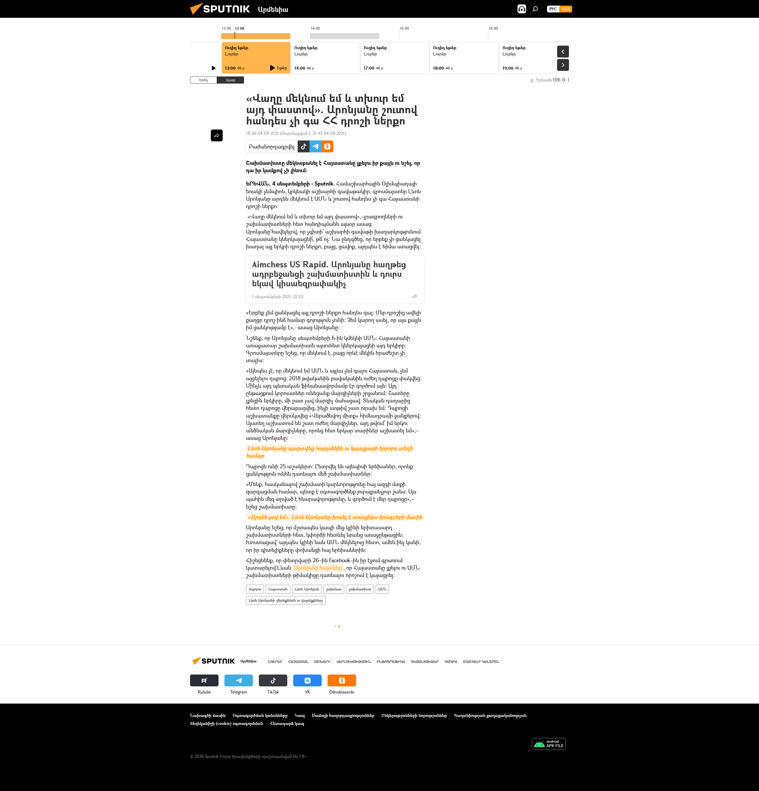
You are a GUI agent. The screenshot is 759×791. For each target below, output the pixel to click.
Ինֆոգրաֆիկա (391, 661)
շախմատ (334, 589)
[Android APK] (549, 744)
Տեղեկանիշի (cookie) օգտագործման (226, 723)
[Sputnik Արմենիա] (222, 16)
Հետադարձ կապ (287, 723)
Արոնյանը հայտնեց (318, 567)
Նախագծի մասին (208, 715)
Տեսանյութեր (425, 661)
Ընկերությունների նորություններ (414, 715)
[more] (415, 296)
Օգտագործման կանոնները (260, 715)
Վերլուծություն (353, 661)
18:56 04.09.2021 (262, 133)
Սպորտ (255, 589)
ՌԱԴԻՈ (451, 661)
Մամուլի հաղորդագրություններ (343, 715)
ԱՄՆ (382, 589)
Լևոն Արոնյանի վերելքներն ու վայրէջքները (286, 600)
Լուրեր (275, 661)
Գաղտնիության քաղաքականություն (490, 715)
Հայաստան (278, 589)
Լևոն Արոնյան (307, 589)
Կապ (300, 715)
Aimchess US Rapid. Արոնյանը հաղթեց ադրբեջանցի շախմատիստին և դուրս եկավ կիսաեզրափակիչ (329, 274)
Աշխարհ (322, 661)
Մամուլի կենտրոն (481, 661)
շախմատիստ (360, 589)
